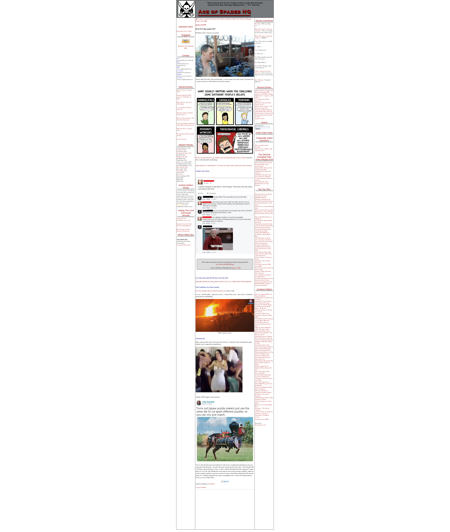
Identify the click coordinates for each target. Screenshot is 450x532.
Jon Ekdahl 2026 (181, 149)
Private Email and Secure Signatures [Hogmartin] (183, 230)
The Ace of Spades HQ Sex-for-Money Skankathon (263, 295)
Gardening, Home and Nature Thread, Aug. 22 (185, 113)
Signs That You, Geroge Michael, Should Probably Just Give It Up (264, 212)
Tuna (256, 41)
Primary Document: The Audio (263, 162)
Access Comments (201, 487)
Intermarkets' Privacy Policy (184, 31)
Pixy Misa (258, 24)
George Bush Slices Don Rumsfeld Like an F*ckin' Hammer (262, 183)
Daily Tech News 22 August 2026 (264, 113)
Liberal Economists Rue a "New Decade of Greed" (263, 333)
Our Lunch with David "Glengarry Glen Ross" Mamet (263, 391)
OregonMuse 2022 (182, 171)
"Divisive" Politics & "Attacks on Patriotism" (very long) (264, 412)
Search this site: (259, 125)
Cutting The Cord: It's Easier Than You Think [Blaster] (184, 225)
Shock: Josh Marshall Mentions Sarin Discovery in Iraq (264, 351)
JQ (256, 57)
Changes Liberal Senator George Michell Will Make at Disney (264, 282)
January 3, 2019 (235, 268)
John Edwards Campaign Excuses (264, 278)
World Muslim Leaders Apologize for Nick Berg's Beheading (264, 319)
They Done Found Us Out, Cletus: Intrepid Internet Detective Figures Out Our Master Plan (264, 346)
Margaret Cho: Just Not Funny (263, 301)
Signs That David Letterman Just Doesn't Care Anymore (264, 242)
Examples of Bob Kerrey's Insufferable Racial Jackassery (263, 246)
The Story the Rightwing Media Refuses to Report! (263, 388)
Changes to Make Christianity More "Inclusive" (263, 272)
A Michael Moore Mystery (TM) (264, 398)
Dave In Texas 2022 (182, 167)
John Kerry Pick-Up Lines (262, 280)
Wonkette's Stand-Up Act (262, 366)
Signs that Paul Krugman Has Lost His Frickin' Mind (263, 230)
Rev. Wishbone (259, 80)
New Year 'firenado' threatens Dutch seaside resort (211, 291)
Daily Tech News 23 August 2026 (264, 90)
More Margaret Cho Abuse (262, 303)
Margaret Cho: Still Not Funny (263, 304)
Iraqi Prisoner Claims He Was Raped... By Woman (263, 307)
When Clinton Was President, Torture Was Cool (263, 358)
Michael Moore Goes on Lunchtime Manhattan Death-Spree (263, 324)
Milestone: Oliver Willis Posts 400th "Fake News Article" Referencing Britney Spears (263, 329)
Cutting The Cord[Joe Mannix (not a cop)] (183, 219)
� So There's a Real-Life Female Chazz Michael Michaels (214, 19)
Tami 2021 (180, 174)
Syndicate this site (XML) (262, 419)
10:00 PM (211, 484)
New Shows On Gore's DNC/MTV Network (261, 196)
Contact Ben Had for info (184, 245)
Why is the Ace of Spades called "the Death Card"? (263, 149)
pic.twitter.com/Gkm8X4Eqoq (225, 264)
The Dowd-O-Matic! (260, 399)
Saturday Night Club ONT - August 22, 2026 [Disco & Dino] (184, 97)
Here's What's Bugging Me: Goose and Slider (262, 372)
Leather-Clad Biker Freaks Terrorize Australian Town (262, 354)
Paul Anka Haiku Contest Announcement (262, 165)
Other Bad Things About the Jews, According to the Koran (263, 239)
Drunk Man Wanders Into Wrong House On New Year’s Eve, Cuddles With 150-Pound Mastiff (223, 281)
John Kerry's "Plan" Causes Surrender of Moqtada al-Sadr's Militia (263, 315)
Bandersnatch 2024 (182, 156)
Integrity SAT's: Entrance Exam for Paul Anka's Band (263, 168)
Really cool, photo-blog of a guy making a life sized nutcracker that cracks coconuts (221, 158)
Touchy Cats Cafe (181, 139)
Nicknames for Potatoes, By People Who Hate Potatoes (264, 200)
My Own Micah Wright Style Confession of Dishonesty (263, 375)
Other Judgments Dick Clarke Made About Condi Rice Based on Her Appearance (263, 253)
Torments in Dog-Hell (261, 285)
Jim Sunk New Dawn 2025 (184, 153)
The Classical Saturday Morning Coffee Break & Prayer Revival (185, 124)
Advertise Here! (185, 27)
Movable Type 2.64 (260, 425)
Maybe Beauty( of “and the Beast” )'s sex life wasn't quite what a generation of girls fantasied (224, 165)
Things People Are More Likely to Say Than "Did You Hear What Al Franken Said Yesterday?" (264, 225)
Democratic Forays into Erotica (263, 194)
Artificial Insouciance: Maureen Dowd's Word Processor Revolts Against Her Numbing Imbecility (264, 338)
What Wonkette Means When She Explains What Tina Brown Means (264, 362)
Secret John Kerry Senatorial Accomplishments (263, 275)
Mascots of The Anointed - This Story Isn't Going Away (185, 119)
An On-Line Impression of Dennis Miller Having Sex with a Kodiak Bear (264, 383)
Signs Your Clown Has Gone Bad (264, 210)
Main (234, 19)
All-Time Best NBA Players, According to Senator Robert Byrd (263, 234)
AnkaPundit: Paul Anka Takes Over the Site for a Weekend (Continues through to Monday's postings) (264, 177)
